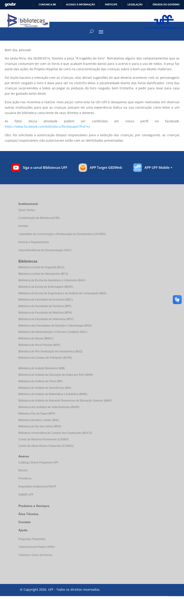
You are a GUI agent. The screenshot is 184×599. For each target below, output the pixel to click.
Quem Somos (26, 210)
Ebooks (23, 470)
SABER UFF (25, 494)
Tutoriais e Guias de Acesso (35, 555)
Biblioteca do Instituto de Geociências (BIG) (44, 387)
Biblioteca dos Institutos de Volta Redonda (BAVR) (48, 407)
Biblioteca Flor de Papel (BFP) (36, 413)
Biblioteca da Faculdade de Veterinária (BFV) (45, 319)
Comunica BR (47, 4)
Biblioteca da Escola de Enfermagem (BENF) (45, 286)
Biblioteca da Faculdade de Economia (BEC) (45, 299)
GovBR (10, 4)
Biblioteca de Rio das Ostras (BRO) (39, 426)
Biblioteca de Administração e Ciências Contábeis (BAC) (52, 332)
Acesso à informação (80, 4)
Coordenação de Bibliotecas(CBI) (38, 217)
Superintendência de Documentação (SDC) (45, 250)
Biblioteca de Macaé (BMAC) (36, 338)
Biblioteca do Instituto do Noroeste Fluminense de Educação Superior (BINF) (65, 400)
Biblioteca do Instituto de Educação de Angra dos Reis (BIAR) (55, 374)
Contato (24, 522)
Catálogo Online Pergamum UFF (38, 462)
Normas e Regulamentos (33, 242)
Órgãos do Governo (166, 4)
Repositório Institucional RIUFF (37, 486)
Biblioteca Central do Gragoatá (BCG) (41, 267)
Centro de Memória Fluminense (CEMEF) (43, 439)
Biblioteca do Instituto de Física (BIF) (40, 381)
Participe (111, 4)
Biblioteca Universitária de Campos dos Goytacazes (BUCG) (55, 432)
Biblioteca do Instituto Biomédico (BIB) (41, 368)
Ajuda (22, 530)
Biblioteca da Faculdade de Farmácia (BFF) (44, 306)
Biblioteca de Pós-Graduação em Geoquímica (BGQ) (50, 351)
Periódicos (24, 478)
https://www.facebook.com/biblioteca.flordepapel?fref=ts (47, 126)
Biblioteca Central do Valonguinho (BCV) (43, 273)
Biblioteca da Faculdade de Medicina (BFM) (45, 312)
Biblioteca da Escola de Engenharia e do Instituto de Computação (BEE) (62, 293)
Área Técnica (28, 514)
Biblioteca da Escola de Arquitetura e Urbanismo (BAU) (51, 280)
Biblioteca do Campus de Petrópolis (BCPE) (45, 357)
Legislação (134, 4)
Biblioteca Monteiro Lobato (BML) (38, 420)
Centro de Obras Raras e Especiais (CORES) (46, 446)
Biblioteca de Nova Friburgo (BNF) (39, 345)
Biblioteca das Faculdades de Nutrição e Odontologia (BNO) (55, 325)
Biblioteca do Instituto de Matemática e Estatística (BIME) (52, 394)
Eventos (23, 226)
